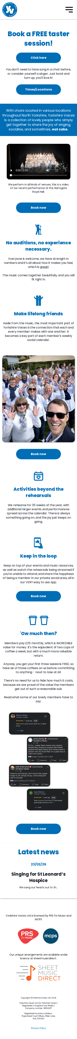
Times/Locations (38, 89)
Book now (38, 207)
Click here (38, 58)
